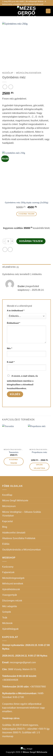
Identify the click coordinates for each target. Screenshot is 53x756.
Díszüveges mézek (12, 600)
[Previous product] (10, 87)
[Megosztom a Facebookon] (5, 249)
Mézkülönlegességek (28, 73)
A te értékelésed (15, 310)
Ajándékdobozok (11, 589)
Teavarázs (13, 452)
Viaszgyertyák (9, 595)
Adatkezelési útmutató (13, 532)
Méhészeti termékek (12, 583)
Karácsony (7, 566)
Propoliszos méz (39, 452)
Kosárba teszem (31, 241)
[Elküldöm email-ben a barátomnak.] (10, 249)
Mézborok (7, 623)
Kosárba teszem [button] (26, 214)
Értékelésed (13, 323)
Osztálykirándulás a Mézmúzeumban (21, 549)
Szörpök (6, 612)
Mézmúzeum (9, 506)
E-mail (10, 362)
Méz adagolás (9, 606)
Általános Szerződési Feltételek (18, 538)
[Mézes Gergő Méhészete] (26, 11)
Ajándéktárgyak (10, 629)
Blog (4, 527)
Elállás (5, 544)
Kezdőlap (7, 73)
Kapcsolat (7, 521)
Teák (4, 617)
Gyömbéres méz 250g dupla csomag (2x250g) (26, 202)
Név (9, 348)
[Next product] (5, 87)
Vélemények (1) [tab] (10, 267)
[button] (4, 11)
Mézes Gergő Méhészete (15, 500)
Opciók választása (39, 466)
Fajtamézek (8, 572)
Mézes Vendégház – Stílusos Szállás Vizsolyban (21, 514)
